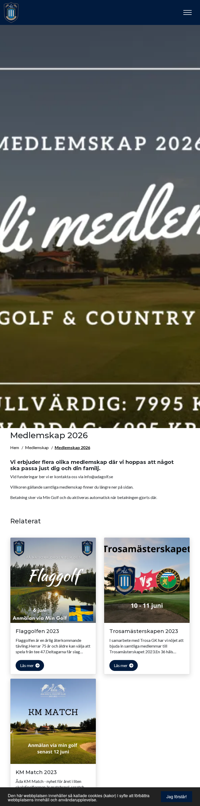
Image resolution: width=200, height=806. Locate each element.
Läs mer (27, 665)
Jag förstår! (176, 797)
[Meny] (187, 12)
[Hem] (17, 12)
